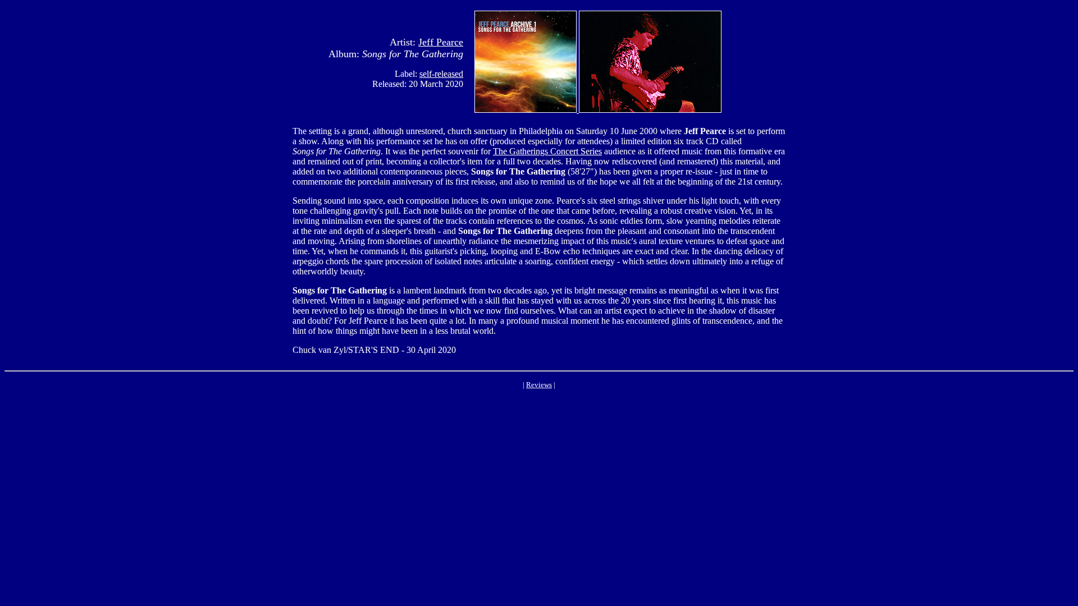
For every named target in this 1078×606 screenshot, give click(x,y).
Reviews (539, 384)
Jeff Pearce (440, 42)
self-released (441, 74)
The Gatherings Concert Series (547, 151)
